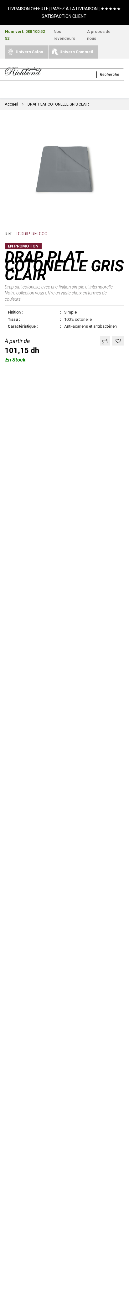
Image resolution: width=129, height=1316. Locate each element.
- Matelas (15, 1015)
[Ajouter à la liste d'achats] (118, 341)
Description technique (45, 431)
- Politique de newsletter (32, 1117)
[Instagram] (46, 1259)
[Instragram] (46, 1245)
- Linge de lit (19, 1030)
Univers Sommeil (76, 51)
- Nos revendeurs (24, 1094)
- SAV (11, 1087)
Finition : (15, 312)
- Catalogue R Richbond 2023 (37, 1166)
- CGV (11, 1079)
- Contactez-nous (24, 1102)
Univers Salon (29, 51)
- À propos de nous (26, 1064)
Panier (116, 1310)
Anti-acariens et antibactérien (90, 326)
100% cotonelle (78, 319)
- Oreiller (14, 1023)
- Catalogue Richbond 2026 (35, 1151)
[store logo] (23, 71)
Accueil (11, 104)
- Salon (13, 1038)
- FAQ (11, 1109)
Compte (81, 1310)
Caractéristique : (23, 326)
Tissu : (14, 319)
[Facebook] (38, 1245)
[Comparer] (105, 341)
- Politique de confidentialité (37, 1072)
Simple (70, 312)
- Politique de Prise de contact (39, 1124)
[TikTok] (54, 1245)
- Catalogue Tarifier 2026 (33, 1159)
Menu (47, 1310)
